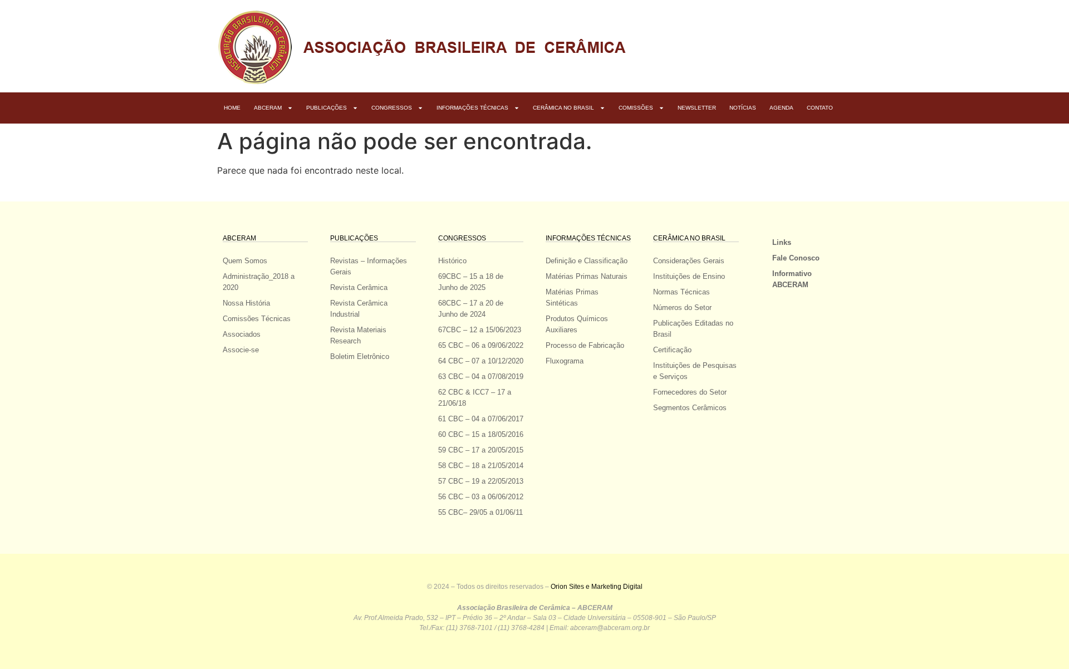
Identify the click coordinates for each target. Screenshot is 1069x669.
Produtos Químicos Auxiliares (577, 324)
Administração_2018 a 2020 (259, 282)
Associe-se (241, 350)
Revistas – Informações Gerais (368, 266)
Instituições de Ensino (689, 276)
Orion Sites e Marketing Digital (597, 587)
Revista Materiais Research (358, 335)
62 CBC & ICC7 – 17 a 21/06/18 (474, 397)
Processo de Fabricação (585, 345)
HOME (232, 108)
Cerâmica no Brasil (563, 108)
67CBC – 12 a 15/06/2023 (479, 330)
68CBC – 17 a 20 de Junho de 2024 (470, 308)
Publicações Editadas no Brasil (693, 328)
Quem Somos (245, 261)
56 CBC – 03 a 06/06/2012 (480, 497)
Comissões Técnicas (257, 318)
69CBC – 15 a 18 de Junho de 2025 (470, 282)
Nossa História (246, 303)
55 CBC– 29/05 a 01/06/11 (480, 512)
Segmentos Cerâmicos (690, 408)
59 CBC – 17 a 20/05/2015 (480, 450)
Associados (242, 334)
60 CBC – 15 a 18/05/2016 (480, 434)
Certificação (672, 350)
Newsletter (697, 108)
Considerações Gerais (688, 261)
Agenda (781, 108)
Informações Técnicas (472, 108)
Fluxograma (564, 361)
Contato (820, 108)
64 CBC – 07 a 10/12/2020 (480, 361)
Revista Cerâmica (359, 287)
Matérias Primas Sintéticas (572, 297)
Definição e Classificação (586, 261)
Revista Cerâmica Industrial (359, 308)
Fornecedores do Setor (690, 392)
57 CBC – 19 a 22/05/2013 (480, 481)
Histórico (452, 261)
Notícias (742, 108)
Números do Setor (682, 307)
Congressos (391, 108)
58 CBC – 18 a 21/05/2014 (480, 465)
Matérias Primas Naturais (586, 276)
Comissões (636, 108)
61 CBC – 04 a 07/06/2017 (480, 419)
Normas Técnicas (681, 292)
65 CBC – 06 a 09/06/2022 (480, 345)
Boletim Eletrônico (359, 356)
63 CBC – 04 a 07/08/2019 (480, 376)
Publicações (326, 108)
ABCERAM (268, 108)
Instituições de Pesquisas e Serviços (695, 371)
